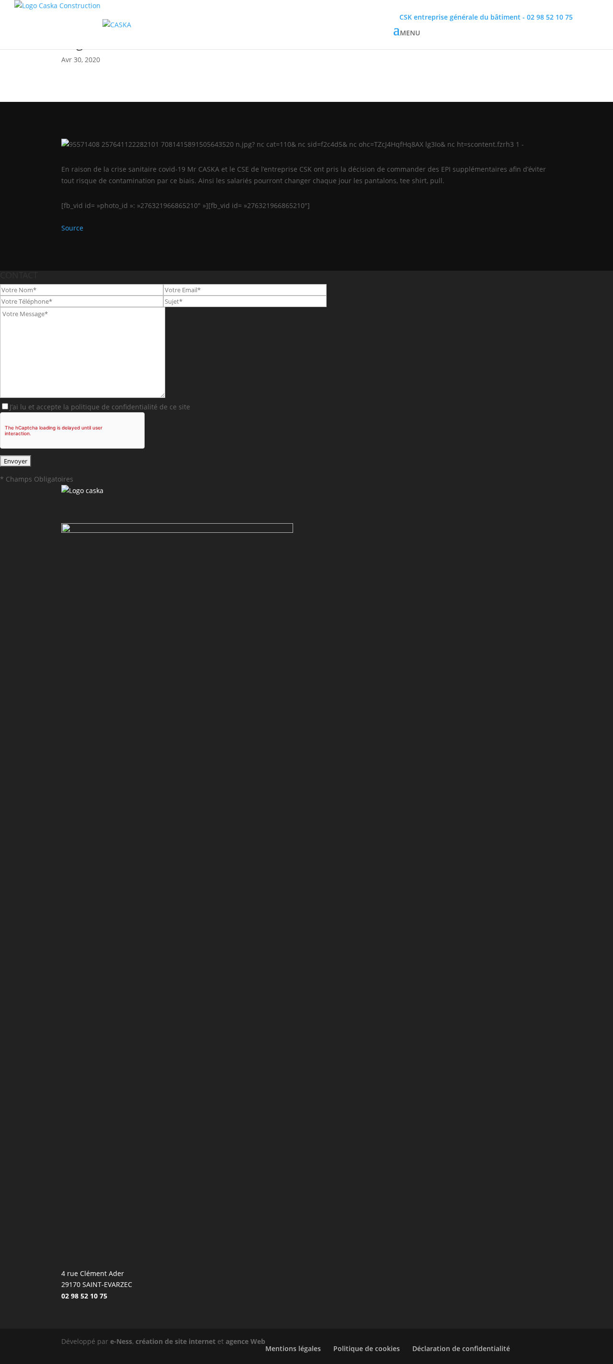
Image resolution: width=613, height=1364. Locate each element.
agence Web (245, 1341)
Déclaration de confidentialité (461, 1348)
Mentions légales (293, 1348)
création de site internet (176, 1341)
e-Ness (121, 1341)
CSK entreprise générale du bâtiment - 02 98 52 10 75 (486, 17)
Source (72, 227)
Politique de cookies (366, 1348)
